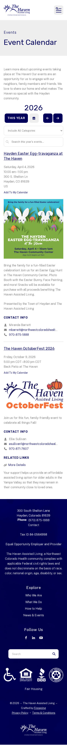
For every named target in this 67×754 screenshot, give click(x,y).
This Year (16, 118)
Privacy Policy (20, 712)
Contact (33, 525)
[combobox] (28, 654)
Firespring (40, 708)
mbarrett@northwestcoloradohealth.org (35, 330)
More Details (17, 465)
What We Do (33, 602)
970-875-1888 (19, 334)
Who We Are (33, 595)
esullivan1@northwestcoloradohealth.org (36, 444)
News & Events (33, 615)
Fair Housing (33, 689)
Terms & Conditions (43, 712)
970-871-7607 (19, 449)
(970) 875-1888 (39, 520)
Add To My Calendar (16, 192)
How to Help (33, 608)
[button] (58, 10)
